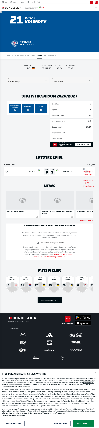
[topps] (36, 358)
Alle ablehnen (60, 423)
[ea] (23, 350)
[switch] (37, 242)
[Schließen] (95, 372)
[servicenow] (49, 350)
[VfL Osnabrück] (15, 43)
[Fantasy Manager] (96, 2)
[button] (96, 7)
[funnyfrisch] (63, 358)
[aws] (23, 335)
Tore (39, 55)
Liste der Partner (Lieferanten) (13, 415)
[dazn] (49, 342)
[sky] (23, 342)
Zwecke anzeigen (13, 423)
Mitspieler (50, 55)
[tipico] (76, 342)
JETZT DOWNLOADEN (83, 144)
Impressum (85, 403)
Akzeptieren (82, 423)
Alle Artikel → (86, 220)
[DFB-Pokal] (28, 2)
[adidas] (49, 335)
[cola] (76, 335)
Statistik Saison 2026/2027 (21, 55)
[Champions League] (33, 2)
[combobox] (27, 81)
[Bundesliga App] (91, 2)
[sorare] (76, 350)
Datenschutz (75, 403)
